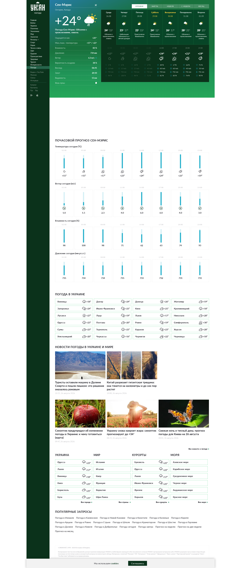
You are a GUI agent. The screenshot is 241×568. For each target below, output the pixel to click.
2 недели (185, 6)
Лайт (32, 51)
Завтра (155, 6)
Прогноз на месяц (64, 531)
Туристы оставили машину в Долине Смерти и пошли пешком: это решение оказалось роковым (79, 386)
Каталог (33, 85)
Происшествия (36, 56)
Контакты (34, 87)
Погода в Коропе (180, 517)
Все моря (202, 502)
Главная (33, 20)
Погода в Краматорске (144, 522)
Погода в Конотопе (137, 517)
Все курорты (162, 502)
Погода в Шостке (167, 522)
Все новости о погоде (198, 449)
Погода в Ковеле (83, 526)
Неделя (170, 6)
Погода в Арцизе (64, 522)
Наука (32, 45)
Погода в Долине (64, 526)
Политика (34, 28)
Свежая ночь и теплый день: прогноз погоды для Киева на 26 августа (182, 432)
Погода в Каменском (87, 517)
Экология (34, 37)
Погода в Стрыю (101, 522)
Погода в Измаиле (64, 517)
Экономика (34, 31)
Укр (36, 90)
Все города (86, 502)
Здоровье (34, 59)
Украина (33, 26)
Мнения (33, 75)
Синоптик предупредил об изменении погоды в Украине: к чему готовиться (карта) (79, 434)
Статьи (32, 78)
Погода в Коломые (159, 517)
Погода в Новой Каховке (112, 517)
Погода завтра (145, 526)
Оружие (33, 53)
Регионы (34, 39)
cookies (115, 563)
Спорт (32, 42)
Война (32, 23)
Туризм (33, 62)
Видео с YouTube (37, 72)
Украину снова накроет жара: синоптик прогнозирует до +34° (131, 432)
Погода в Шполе (121, 522)
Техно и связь (35, 48)
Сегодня (139, 6)
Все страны (124, 502)
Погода (33, 67)
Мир (32, 34)
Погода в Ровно (83, 522)
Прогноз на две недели (189, 526)
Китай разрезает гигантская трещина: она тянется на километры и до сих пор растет (132, 386)
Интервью (34, 80)
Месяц (201, 6)
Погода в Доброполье (106, 526)
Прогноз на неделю (165, 526)
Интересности (36, 65)
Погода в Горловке (187, 522)
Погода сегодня (128, 526)
